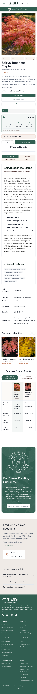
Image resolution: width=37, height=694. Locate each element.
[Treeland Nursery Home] (10, 600)
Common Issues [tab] (10, 159)
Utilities (22, 641)
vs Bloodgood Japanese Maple (10, 378)
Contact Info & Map (7, 627)
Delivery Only (6, 650)
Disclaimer (23, 677)
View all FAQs (9, 545)
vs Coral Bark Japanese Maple (27, 378)
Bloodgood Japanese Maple (28, 394)
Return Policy (24, 675)
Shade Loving (30, 59)
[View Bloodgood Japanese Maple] (10, 351)
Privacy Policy (24, 664)
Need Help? (5, 625)
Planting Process (25, 644)
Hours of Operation (7, 630)
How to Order (6, 641)
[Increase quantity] (12, 142)
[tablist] (18, 111)
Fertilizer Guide (6, 664)
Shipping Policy (24, 669)
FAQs (21, 627)
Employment (23, 630)
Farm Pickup (5, 647)
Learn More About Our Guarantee (18, 506)
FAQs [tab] (26, 159)
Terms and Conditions (26, 666)
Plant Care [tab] (27, 156)
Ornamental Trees (17, 59)
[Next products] (33, 333)
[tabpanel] (18, 123)
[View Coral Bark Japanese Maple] (27, 351)
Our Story (23, 625)
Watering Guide (6, 666)
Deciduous (6, 59)
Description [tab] (10, 156)
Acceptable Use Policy (27, 680)
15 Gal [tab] (5, 111)
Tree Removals (24, 647)
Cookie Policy (24, 672)
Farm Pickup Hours (7, 633)
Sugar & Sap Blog (25, 633)
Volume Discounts (7, 652)
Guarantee (5, 655)
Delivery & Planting (7, 644)
